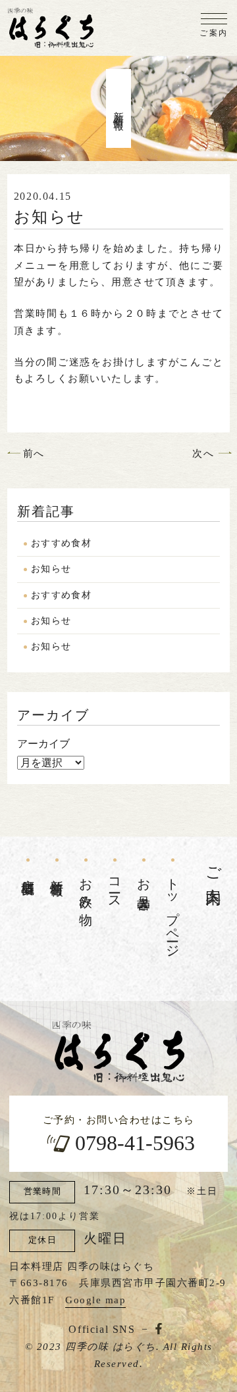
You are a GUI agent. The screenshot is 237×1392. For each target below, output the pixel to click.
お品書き (144, 887)
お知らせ (51, 569)
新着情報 (57, 872)
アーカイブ (43, 743)
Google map (95, 1300)
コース (115, 887)
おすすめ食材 (61, 543)
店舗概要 (28, 872)
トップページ (173, 911)
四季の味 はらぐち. (112, 1346)
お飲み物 (86, 887)
